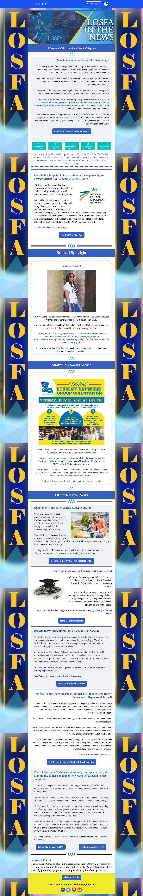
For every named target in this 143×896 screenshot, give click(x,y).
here (41, 676)
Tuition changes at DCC (92, 847)
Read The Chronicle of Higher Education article (71, 761)
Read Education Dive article (71, 683)
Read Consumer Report (71, 620)
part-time (100, 727)
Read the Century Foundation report (71, 131)
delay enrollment (82, 727)
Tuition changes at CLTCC (51, 847)
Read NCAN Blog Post (71, 234)
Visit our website (71, 877)
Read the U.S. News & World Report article (71, 560)
